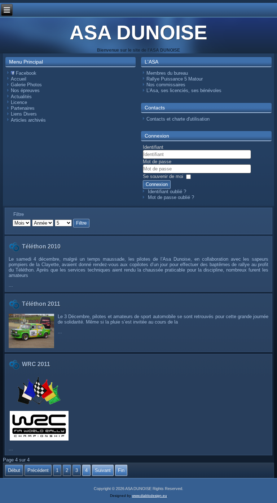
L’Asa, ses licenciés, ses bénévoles (183, 90)
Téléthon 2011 (41, 304)
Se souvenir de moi (163, 176)
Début (14, 470)
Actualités (21, 96)
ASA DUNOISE (138, 32)
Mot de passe (157, 161)
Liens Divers (24, 114)
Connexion (157, 184)
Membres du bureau (167, 73)
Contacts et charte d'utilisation (178, 119)
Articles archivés (28, 120)
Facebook (25, 73)
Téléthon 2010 (41, 246)
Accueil (18, 79)
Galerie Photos (26, 84)
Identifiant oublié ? (167, 191)
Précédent (38, 470)
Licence (19, 102)
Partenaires (23, 108)
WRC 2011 (36, 364)
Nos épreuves (25, 90)
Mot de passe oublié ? (171, 197)
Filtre (81, 223)
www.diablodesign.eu (149, 496)
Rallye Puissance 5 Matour (174, 79)
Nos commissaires (165, 84)
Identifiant (153, 147)
